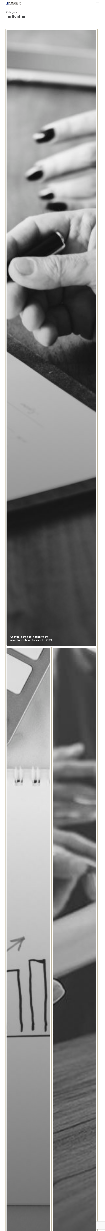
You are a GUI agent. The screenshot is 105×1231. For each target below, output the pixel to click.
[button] (97, 3)
